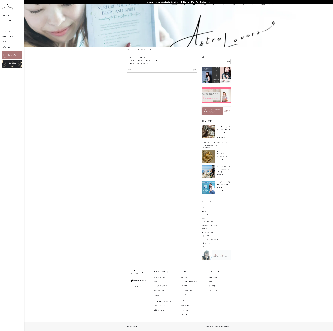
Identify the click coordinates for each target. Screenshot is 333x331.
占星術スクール (206, 243)
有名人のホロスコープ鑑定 (209, 225)
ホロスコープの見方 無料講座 (210, 239)
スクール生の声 (161, 310)
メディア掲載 (211, 286)
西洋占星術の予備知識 (208, 232)
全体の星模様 (205, 236)
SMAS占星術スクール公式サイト (163, 301)
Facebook (184, 314)
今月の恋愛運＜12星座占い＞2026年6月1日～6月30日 (224, 169)
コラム (203, 218)
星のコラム (184, 294)
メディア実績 (205, 214)
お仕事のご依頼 (212, 290)
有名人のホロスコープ (187, 277)
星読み (203, 207)
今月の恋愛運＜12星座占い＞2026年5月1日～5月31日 (224, 184)
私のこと (204, 246)
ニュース (204, 211)
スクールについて (162, 305)
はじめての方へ (212, 277)
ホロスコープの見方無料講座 (189, 281)
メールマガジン (185, 310)
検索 (194, 70)
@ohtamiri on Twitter (139, 280)
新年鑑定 (156, 281)
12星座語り (205, 229)
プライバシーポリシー (225, 326)
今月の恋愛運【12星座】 (209, 222)
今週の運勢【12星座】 (160, 290)
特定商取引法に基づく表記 (211, 326)
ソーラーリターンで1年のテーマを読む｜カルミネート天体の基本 (224, 153)
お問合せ (138, 286)
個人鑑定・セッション (160, 277)
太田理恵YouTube (186, 305)
